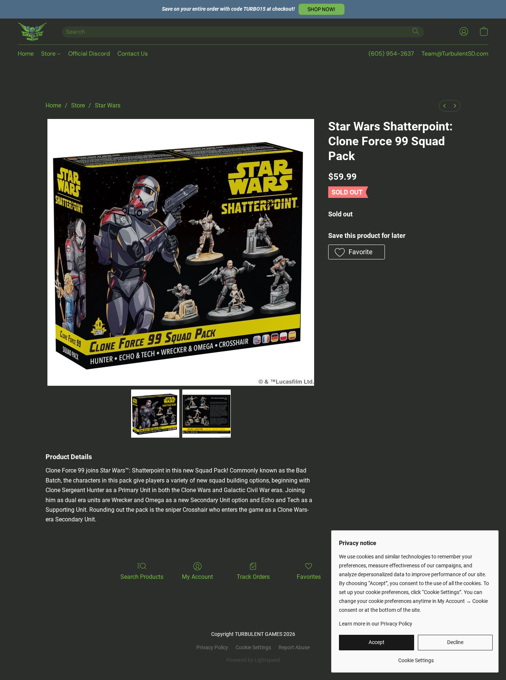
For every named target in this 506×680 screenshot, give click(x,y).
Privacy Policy (212, 647)
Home (26, 53)
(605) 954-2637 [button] (391, 53)
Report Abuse (294, 647)
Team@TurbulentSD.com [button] (455, 53)
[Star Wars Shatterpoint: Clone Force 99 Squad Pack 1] (206, 413)
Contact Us (132, 53)
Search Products (141, 576)
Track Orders (253, 576)
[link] (416, 657)
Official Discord (89, 53)
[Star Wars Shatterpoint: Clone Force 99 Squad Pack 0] (155, 413)
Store (49, 53)
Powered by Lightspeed (253, 660)
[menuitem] (444, 105)
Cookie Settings (253, 647)
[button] (321, 9)
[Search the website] (415, 31)
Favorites (309, 576)
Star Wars (107, 105)
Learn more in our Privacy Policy (375, 624)
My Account (197, 576)
